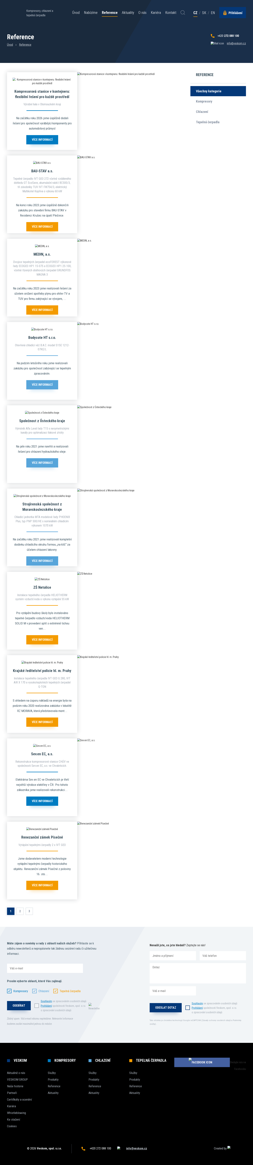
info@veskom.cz (236, 43)
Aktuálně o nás (16, 1073)
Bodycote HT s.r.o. (42, 337)
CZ (195, 13)
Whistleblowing (16, 1113)
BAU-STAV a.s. (42, 171)
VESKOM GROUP (17, 1079)
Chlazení (202, 112)
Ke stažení (13, 1119)
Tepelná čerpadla (207, 122)
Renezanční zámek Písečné (42, 837)
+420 (228, 36)
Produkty (53, 1079)
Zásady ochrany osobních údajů (216, 1020)
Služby (52, 1073)
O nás (142, 12)
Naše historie (15, 1086)
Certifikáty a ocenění (19, 1099)
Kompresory (204, 101)
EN (213, 13)
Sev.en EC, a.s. (42, 754)
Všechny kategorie (208, 91)
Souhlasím (46, 1001)
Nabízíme (91, 12)
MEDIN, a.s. (42, 254)
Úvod (76, 12)
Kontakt (170, 12)
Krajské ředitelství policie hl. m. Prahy (42, 670)
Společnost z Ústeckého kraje (42, 421)
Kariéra (156, 12)
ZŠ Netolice (42, 587)
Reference (110, 13)
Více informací (42, 139)
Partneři (12, 1093)
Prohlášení (46, 1005)
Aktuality (128, 12)
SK (204, 13)
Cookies (12, 1126)
